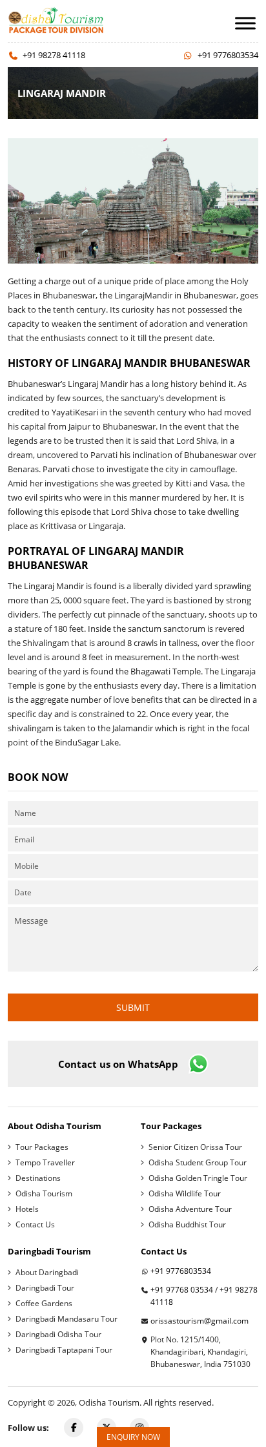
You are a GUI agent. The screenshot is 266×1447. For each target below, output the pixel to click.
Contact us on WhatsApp (118, 1063)
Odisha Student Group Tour (197, 1162)
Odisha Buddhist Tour (187, 1224)
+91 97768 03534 (181, 1289)
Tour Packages (41, 1146)
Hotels (27, 1208)
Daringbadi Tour (44, 1287)
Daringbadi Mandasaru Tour (66, 1318)
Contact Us (35, 1224)
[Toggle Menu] (245, 23)
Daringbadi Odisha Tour (58, 1334)
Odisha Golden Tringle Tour (197, 1177)
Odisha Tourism (43, 1193)
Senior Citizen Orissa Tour (195, 1146)
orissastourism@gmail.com (199, 1320)
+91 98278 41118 (54, 55)
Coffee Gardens (43, 1303)
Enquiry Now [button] (133, 1436)
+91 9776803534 (228, 55)
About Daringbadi (47, 1272)
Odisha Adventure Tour (190, 1208)
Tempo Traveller (45, 1162)
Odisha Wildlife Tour (184, 1193)
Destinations (38, 1177)
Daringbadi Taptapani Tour (63, 1349)
